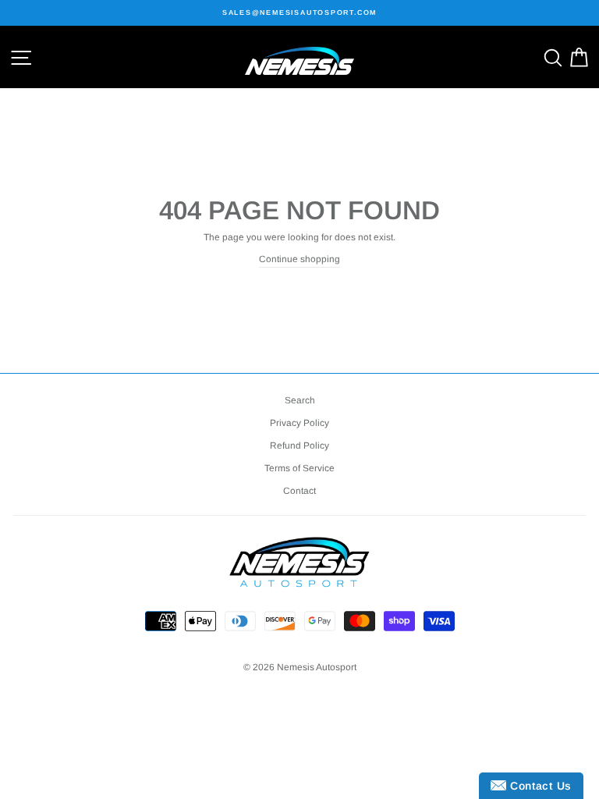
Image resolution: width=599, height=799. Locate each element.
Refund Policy (299, 445)
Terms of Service (299, 468)
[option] (299, 13)
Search (300, 400)
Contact (299, 490)
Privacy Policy (299, 422)
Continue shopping (299, 259)
